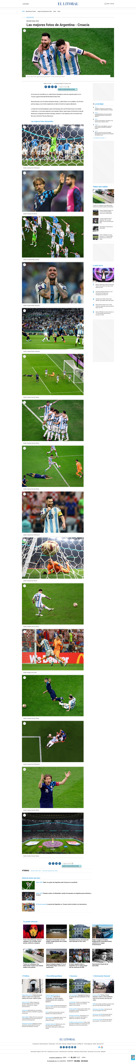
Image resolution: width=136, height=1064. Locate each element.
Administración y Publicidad (66, 1051)
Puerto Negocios (88, 1044)
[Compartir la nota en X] (49, 87)
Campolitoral (35, 1044)
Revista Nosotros (44, 1044)
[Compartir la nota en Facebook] (45, 87)
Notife (94, 1044)
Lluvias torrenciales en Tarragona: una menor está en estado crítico (104, 120)
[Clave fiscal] (133, 1059)
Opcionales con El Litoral (94, 1051)
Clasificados (52, 1044)
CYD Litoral (58, 1044)
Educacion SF (100, 1044)
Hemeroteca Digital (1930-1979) (39, 1051)
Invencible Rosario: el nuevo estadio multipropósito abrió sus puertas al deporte (103, 114)
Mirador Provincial (71, 1044)
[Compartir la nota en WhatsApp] (52, 87)
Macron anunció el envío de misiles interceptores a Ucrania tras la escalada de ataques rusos (104, 133)
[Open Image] (24, 30)
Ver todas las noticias (99, 138)
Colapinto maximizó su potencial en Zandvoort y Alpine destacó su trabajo (104, 108)
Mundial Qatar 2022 (36, 870)
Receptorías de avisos (52, 1051)
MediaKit (103, 1051)
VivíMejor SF (80, 1044)
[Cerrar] (75, 89)
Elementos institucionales (80, 1051)
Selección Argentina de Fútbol (50, 870)
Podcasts (64, 1044)
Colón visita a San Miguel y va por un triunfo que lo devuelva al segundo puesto (103, 126)
